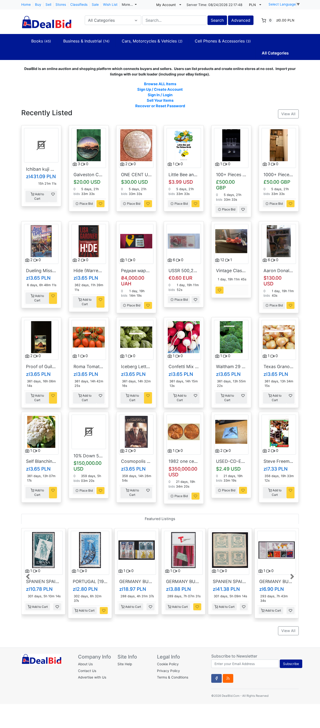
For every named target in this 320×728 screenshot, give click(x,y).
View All (288, 114)
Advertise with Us (92, 677)
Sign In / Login (160, 95)
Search (217, 20)
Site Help (125, 664)
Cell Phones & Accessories (223, 40)
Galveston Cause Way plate (102, 174)
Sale (95, 4)
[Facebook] (216, 678)
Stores (61, 4)
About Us (85, 664)
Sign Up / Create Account (160, 89)
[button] (28, 576)
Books (41, 40)
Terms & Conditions (172, 677)
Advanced (240, 20)
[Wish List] (53, 196)
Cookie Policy (168, 664)
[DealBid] (46, 19)
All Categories (275, 52)
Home (26, 4)
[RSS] (228, 678)
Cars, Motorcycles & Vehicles (152, 40)
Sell (48, 4)
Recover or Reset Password (160, 106)
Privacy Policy (168, 671)
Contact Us (87, 671)
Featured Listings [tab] (160, 519)
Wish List (110, 4)
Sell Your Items (160, 100)
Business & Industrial (86, 40)
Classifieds (79, 4)
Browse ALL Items (160, 84)
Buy (38, 4)
